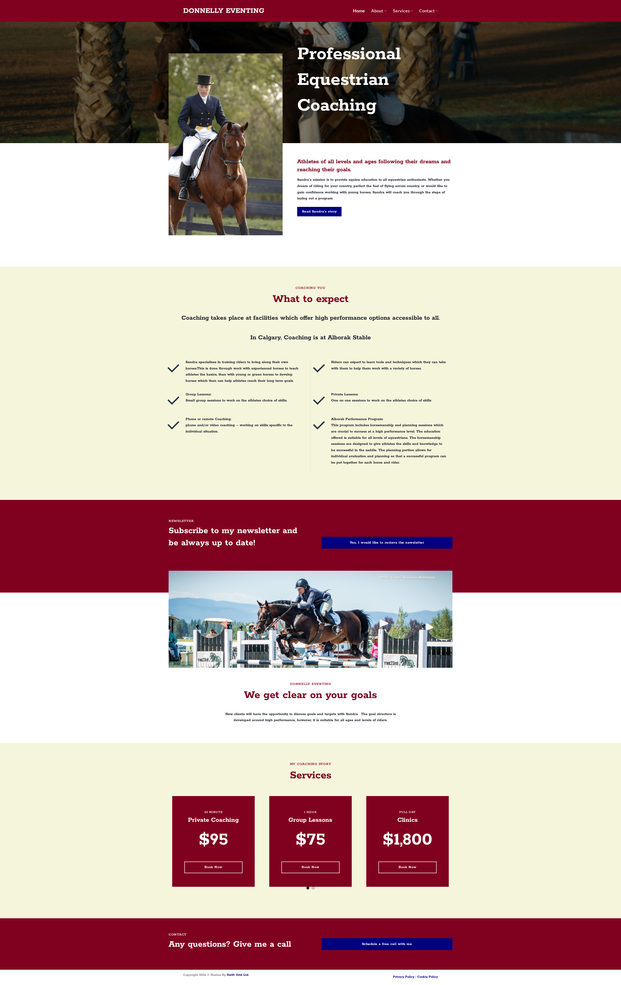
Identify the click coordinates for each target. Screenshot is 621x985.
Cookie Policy (427, 977)
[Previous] (18, 845)
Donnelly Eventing (223, 11)
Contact (427, 10)
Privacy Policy (403, 977)
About (377, 10)
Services (401, 10)
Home (359, 10)
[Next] (602, 845)
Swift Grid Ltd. (237, 975)
